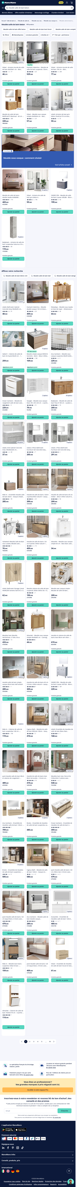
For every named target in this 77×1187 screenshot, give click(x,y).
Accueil (4, 21)
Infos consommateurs (41, 1184)
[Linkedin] (3, 1147)
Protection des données (53, 1181)
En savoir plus (57, 1117)
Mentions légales (37, 1181)
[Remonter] (69, 1171)
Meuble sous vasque (38, 21)
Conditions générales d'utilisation (20, 1184)
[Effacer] (72, 8)
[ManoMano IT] (3, 1171)
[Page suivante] (53, 1041)
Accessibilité (62, 1184)
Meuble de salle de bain (25, 21)
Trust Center (67, 1181)
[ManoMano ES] (17, 1171)
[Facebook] (8, 1147)
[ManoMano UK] (8, 1171)
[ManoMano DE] (12, 1171)
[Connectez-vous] (67, 2)
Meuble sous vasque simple (52, 21)
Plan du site (26, 1181)
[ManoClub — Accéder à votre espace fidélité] (61, 2)
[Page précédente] (21, 1041)
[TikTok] (22, 1147)
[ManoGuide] (70, 1182)
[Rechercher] (7, 7)
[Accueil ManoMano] (29, 2)
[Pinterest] (12, 1147)
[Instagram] (17, 1147)
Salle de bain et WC (12, 21)
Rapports (53, 1184)
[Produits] (3, 8)
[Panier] (71, 2)
